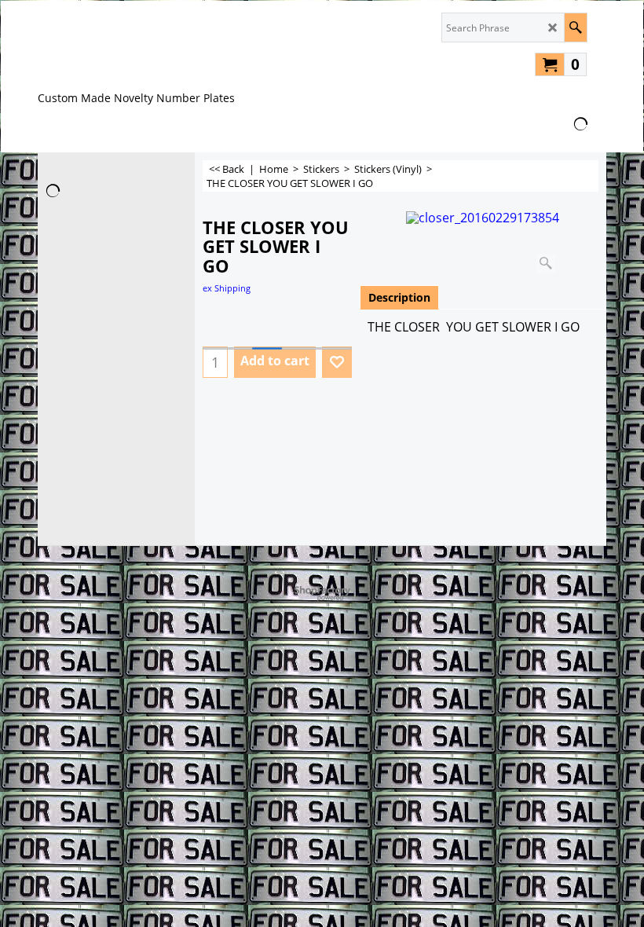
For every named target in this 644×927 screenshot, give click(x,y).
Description (399, 297)
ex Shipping (227, 288)
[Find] (575, 27)
